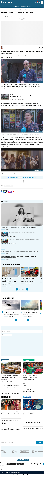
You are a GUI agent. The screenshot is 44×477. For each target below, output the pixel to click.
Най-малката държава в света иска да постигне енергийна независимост (10, 392)
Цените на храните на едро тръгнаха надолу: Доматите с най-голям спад (10, 386)
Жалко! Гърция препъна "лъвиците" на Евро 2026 (30, 376)
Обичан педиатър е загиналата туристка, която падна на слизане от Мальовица (19, 227)
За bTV (1, 469)
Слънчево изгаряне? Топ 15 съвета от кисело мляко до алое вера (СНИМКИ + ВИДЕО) (10, 429)
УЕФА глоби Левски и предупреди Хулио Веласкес (33, 384)
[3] (37, 2)
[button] (17, 289)
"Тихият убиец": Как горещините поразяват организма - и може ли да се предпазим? (10, 422)
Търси (40, 442)
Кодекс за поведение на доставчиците (23, 469)
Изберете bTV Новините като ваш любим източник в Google (23, 177)
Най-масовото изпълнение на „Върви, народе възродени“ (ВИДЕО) (23, 95)
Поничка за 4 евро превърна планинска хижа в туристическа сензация (11, 377)
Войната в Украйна (24, 6)
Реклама (5, 468)
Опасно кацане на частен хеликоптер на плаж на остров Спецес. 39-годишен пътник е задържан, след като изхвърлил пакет (11, 312)
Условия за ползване (34, 469)
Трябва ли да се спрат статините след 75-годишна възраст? (33, 429)
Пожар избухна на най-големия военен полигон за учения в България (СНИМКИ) (19, 251)
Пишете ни (41, 469)
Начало (19, 9)
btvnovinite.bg (40, 81)
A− (39, 47)
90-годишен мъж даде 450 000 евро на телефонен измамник (21, 232)
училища (6, 185)
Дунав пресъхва (16, 6)
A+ (42, 47)
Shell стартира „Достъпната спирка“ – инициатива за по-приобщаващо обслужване (24, 240)
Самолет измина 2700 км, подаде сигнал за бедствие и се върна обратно (17, 247)
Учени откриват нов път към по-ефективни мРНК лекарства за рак (32, 414)
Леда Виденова (7, 46)
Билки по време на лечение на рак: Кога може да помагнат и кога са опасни (32, 423)
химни (11, 185)
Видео (30, 6)
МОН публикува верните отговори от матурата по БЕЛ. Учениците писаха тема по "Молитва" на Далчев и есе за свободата (9, 281)
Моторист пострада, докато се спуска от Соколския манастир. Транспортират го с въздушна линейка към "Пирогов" (19, 257)
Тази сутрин (24, 9)
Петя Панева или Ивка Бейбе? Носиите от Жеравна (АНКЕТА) (10, 413)
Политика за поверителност (11, 469)
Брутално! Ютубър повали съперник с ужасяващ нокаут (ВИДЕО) (32, 390)
